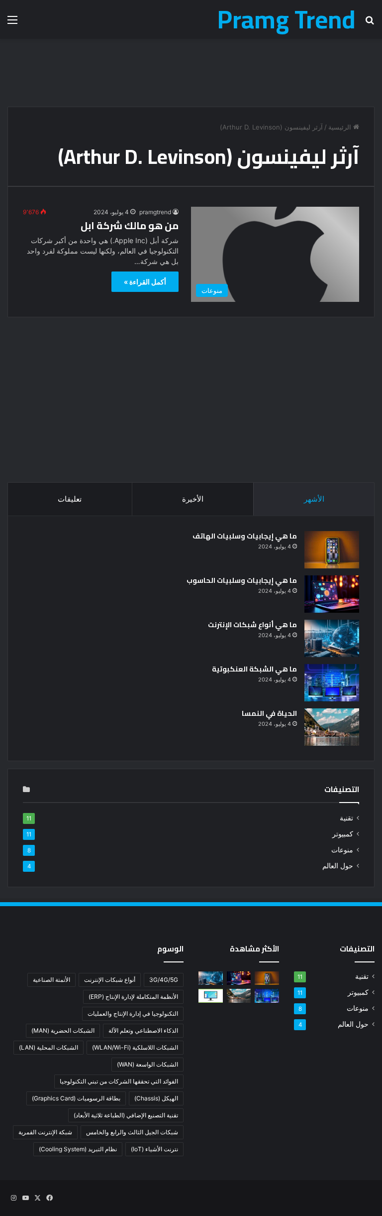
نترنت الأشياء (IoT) (154, 1149)
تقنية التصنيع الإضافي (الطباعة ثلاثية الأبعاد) (126, 1115)
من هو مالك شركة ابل (130, 225)
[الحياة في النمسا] (331, 727)
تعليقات (70, 499)
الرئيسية (340, 127)
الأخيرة (192, 499)
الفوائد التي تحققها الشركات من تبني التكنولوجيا (119, 1081)
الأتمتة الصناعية (51, 979)
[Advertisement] (191, 71)
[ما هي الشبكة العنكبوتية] (331, 682)
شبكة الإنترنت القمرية (45, 1132)
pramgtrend (155, 212)
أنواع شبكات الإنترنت (109, 979)
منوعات (342, 850)
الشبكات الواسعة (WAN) (147, 1064)
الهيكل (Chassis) (156, 1098)
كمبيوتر (342, 834)
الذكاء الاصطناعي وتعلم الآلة (143, 1030)
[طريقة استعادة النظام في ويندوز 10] (210, 995)
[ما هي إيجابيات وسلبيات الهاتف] (331, 549)
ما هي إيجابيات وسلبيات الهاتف (244, 536)
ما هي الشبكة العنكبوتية (254, 669)
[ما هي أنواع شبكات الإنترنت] (331, 638)
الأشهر (314, 499)
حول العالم (337, 866)
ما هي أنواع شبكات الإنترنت (252, 624)
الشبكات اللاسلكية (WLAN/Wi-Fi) (135, 1047)
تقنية (346, 818)
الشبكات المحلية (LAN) (48, 1047)
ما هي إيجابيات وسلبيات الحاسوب (242, 580)
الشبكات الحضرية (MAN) (63, 1030)
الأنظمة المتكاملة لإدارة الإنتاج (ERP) (133, 996)
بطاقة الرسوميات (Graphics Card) (76, 1098)
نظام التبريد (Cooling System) (78, 1149)
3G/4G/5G (163, 979)
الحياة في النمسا (269, 713)
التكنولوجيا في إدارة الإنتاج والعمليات (133, 1013)
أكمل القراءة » (145, 281)
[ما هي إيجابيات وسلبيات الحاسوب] (331, 594)
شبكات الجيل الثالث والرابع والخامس (132, 1132)
